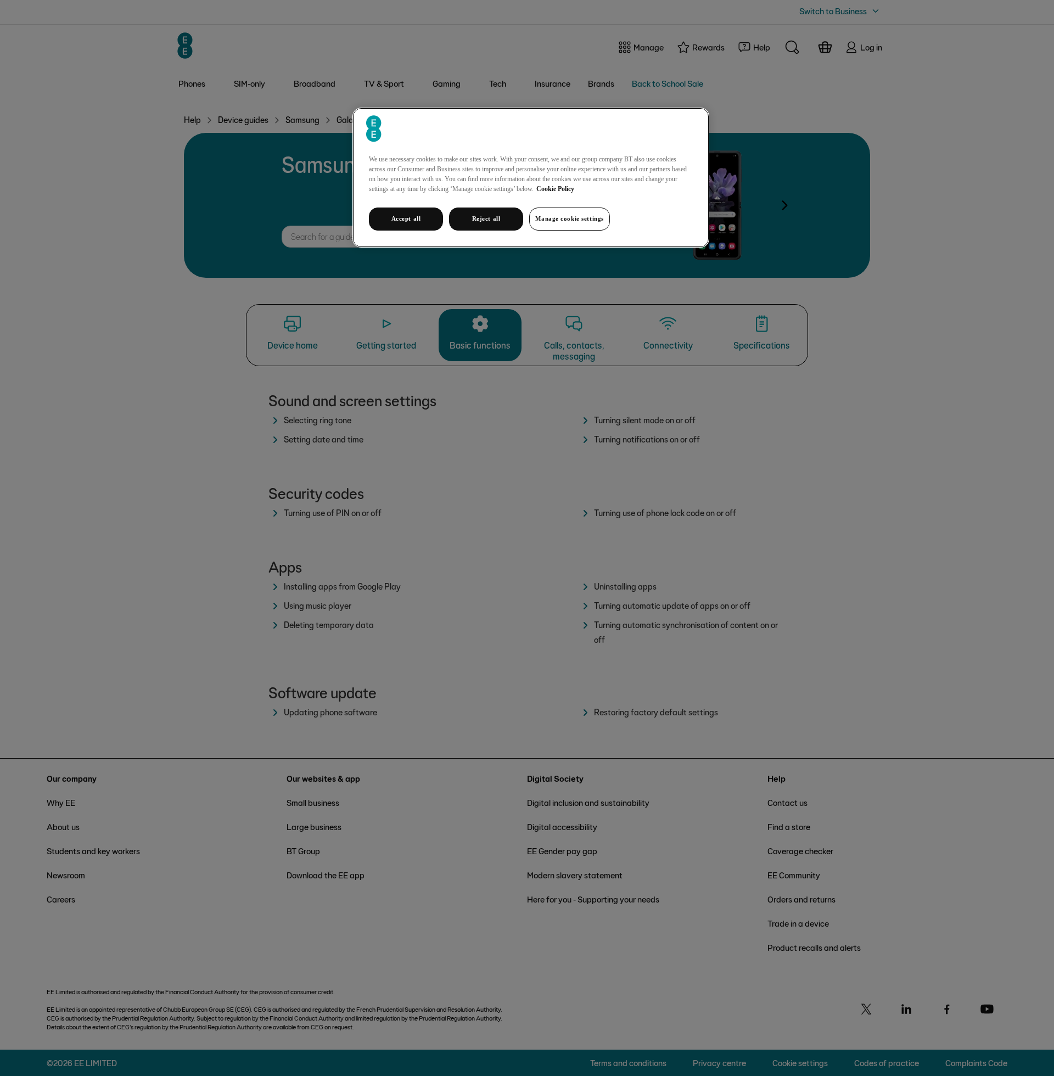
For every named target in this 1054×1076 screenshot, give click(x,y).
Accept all (406, 218)
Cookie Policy (555, 189)
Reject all (486, 218)
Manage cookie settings (569, 218)
